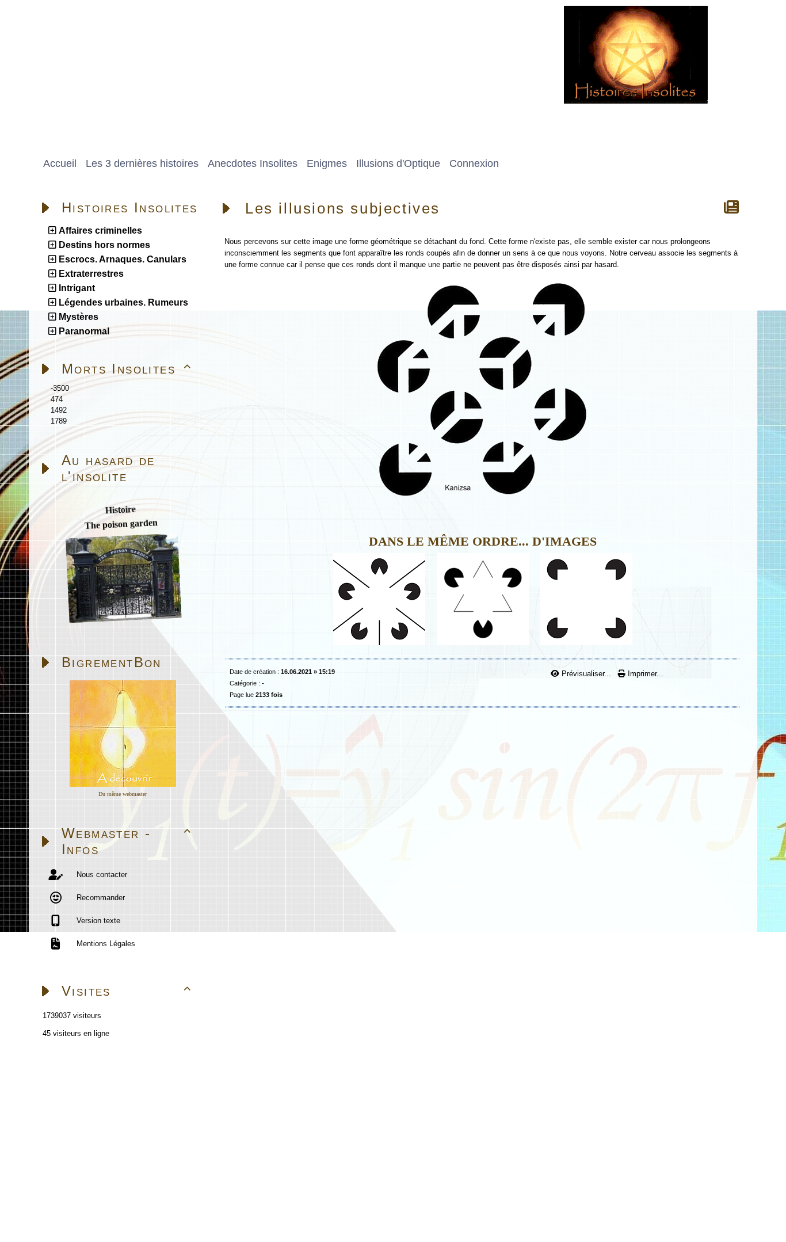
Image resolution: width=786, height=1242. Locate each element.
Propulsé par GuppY (68, 1192)
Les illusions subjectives (342, 208)
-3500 (60, 388)
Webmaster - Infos (127, 841)
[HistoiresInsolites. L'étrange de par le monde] (636, 53)
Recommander (99, 897)
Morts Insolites (127, 368)
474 (57, 399)
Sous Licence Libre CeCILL (212, 1192)
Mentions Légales (104, 943)
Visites (127, 991)
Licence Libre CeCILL (164, 1205)
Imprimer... (644, 673)
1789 (59, 421)
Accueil (107, 1083)
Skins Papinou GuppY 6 (75, 1205)
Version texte (97, 920)
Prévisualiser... (586, 673)
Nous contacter (100, 874)
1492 (59, 410)
